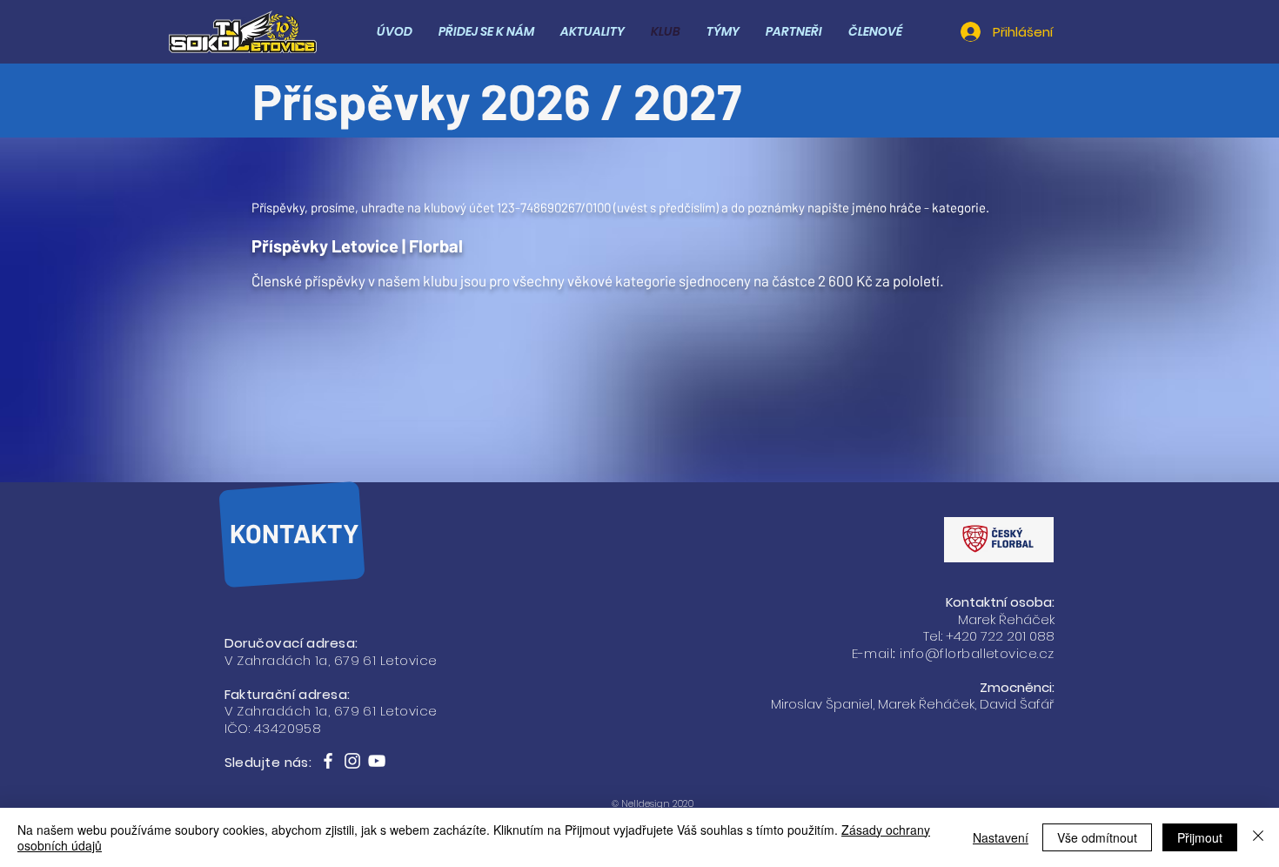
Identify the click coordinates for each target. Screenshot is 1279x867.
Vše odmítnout (1097, 837)
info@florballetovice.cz (977, 653)
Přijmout (1199, 837)
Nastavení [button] (1000, 837)
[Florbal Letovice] (328, 760)
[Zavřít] (1258, 837)
